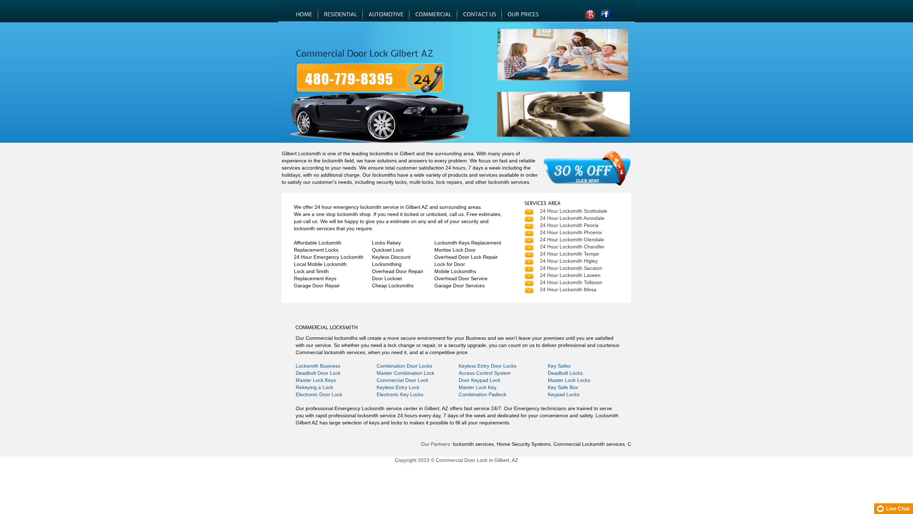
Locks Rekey (386, 243)
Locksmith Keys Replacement (467, 243)
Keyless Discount (391, 257)
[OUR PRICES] (523, 14)
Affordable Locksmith (317, 243)
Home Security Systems (512, 444)
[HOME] (304, 14)
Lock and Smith (311, 271)
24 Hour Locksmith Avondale (572, 218)
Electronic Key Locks (400, 394)
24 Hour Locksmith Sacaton (571, 268)
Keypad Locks (564, 394)
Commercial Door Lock (402, 380)
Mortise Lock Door (455, 250)
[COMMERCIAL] (433, 14)
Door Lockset (387, 278)
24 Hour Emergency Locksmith (328, 257)
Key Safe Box (563, 387)
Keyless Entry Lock (398, 387)
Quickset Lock (388, 250)
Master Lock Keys (316, 380)
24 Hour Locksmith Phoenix (571, 232)
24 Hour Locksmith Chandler (572, 247)
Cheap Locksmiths (393, 285)
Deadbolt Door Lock (318, 373)
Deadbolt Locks (565, 373)
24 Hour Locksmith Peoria (569, 225)
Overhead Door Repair (397, 271)
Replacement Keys (315, 278)
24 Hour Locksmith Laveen (570, 275)
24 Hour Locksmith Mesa (568, 289)
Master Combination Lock (405, 373)
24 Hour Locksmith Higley (569, 261)
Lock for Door (449, 264)
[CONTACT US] (479, 14)
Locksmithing (387, 264)
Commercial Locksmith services (577, 444)
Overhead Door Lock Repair (466, 257)
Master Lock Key (477, 387)
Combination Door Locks (404, 366)
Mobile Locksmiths (455, 271)
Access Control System (485, 373)
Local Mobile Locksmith (320, 264)
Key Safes (559, 366)
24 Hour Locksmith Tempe (569, 254)
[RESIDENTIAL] (340, 14)
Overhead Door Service (461, 278)
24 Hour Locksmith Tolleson (571, 282)
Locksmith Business (318, 366)
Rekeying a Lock (314, 387)
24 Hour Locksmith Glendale (572, 239)
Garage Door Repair (317, 285)
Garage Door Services (459, 285)
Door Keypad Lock (479, 380)
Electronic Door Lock (319, 394)
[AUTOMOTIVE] (386, 14)
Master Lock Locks (569, 380)
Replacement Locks (316, 250)
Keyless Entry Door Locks (487, 366)
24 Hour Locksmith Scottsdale (573, 211)
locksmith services (461, 444)
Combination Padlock (482, 394)
